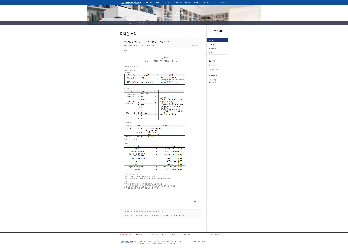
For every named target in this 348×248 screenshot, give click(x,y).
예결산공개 (154, 235)
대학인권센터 (212, 65)
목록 (195, 201)
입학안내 (158, 3)
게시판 (210, 52)
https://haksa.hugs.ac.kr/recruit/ (161, 178)
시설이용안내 (212, 48)
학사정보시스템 (213, 44)
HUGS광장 (206, 3)
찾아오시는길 (175, 235)
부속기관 (187, 3)
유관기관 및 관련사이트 (217, 235)
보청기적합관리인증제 (214, 69)
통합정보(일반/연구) (141, 235)
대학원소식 (211, 40)
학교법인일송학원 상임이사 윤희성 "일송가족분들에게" (148, 211)
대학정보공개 (164, 235)
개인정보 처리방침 (127, 235)
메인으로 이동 (122, 23)
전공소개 (168, 3)
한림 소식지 (212, 61)
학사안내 (196, 3)
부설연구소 (177, 3)
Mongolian (225, 2)
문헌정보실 (213, 82)
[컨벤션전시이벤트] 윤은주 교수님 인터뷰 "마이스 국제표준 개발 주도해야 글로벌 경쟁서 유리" (159, 215)
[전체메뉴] (214, 3)
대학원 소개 (148, 3)
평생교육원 (213, 80)
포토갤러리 (211, 56)
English (219, 2)
